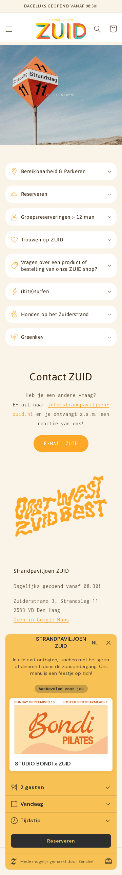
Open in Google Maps (41, 619)
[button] (9, 29)
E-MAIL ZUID (61, 443)
